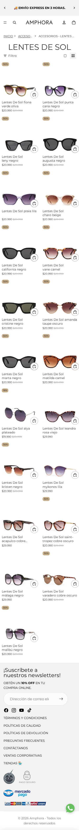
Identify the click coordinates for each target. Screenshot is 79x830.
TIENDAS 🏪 (13, 763)
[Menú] (5, 22)
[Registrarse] (61, 699)
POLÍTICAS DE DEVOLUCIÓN (26, 733)
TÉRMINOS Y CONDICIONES (25, 718)
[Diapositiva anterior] (5, 8)
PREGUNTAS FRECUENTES (24, 741)
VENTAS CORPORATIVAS (23, 755)
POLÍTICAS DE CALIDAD (22, 726)
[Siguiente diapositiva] (74, 8)
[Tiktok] (29, 710)
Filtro (12, 56)
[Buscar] (14, 22)
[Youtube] (21, 710)
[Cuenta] (64, 22)
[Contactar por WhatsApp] (70, 808)
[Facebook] (6, 710)
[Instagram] (13, 710)
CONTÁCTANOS (16, 748)
